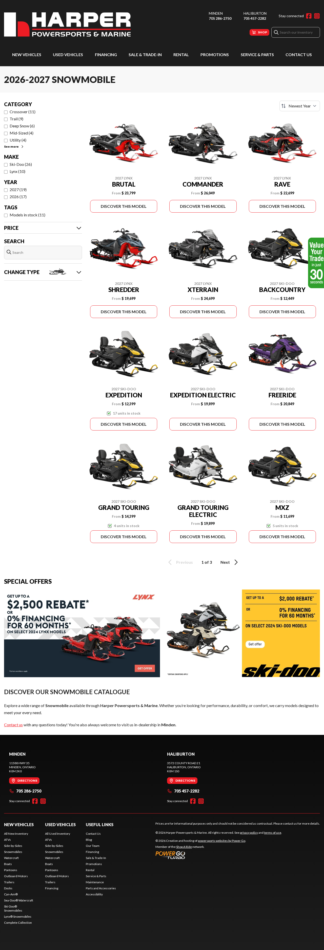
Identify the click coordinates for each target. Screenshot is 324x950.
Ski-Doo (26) (21, 164)
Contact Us (299, 54)
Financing (106, 54)
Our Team (92, 846)
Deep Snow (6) (22, 125)
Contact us (13, 724)
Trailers (9, 882)
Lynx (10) (17, 171)
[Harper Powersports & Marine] (67, 24)
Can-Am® (11, 894)
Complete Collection (18, 922)
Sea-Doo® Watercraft (18, 900)
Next (225, 562)
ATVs (7, 840)
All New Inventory (16, 833)
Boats (8, 864)
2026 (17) (18, 196)
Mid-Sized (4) (21, 132)
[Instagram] (317, 16)
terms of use (272, 832)
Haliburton (255, 13)
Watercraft (11, 858)
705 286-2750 (220, 18)
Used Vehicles (68, 54)
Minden (216, 13)
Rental (181, 54)
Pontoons (10, 870)
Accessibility (94, 894)
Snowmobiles (13, 852)
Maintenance (95, 882)
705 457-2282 (255, 18)
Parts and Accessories (101, 888)
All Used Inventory (57, 833)
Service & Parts (257, 54)
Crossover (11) (22, 111)
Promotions (214, 54)
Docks (8, 888)
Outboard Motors (16, 876)
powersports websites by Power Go (221, 841)
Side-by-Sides (13, 846)
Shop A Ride (184, 847)
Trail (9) (16, 118)
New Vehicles (26, 54)
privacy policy (249, 832)
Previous (184, 562)
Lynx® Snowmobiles (17, 916)
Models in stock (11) (27, 214)
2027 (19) (18, 189)
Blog (89, 840)
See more (11, 146)
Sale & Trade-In (145, 54)
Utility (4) (18, 140)
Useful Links (99, 824)
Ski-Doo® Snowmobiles (13, 908)
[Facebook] (309, 16)
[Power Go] (200, 855)
